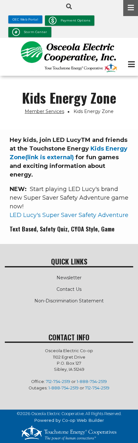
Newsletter (69, 278)
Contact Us (69, 289)
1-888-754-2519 (92, 381)
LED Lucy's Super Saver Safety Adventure (69, 215)
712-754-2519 (58, 381)
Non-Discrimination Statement (69, 301)
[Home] (69, 56)
